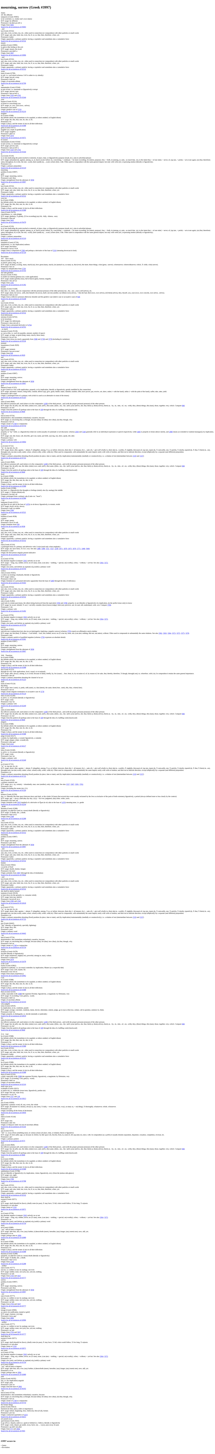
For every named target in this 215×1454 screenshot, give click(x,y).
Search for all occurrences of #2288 (13, 818)
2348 (12, 816)
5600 (88, 549)
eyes (2, 1157)
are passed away (6, 1419)
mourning (4, 170)
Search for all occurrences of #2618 (13, 903)
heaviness (4, 240)
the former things (7, 1405)
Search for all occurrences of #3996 (13, 55)
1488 (38, 549)
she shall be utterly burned (10, 891)
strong (3, 949)
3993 (20, 1387)
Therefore (8, 655)
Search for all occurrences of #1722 (13, 458)
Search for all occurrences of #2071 (13, 1209)
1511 (47, 549)
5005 (12, 25)
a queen (3, 514)
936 (18, 524)
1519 (134, 456)
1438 (45, 404)
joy (6, 198)
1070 (12, 136)
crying (3, 1308)
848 (183, 406)
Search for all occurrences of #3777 (13, 1278)
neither (4, 1266)
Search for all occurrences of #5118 (13, 341)
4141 (12, 744)
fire (2, 921)
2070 (65, 549)
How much (9, 259)
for (3, 414)
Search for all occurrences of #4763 (13, 327)
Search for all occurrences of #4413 (13, 1417)
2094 (19, 1235)
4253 (26, 1415)
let (2, 85)
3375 (183, 633)
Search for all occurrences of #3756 (13, 569)
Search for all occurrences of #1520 (13, 790)
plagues (3, 722)
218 (18, 1096)
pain (2, 1376)
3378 (187, 633)
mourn (3, 43)
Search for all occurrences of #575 (13, 1141)
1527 (52, 549)
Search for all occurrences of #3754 (13, 426)
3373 (178, 633)
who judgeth (5, 1004)
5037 (19, 1276)
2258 (56, 549)
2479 (12, 959)
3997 (12, 53)
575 (11, 1429)
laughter (4, 113)
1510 (14, 1207)
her (2, 400)
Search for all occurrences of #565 (13, 1431)
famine (3, 863)
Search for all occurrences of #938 (13, 526)
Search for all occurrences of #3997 (13, 182)
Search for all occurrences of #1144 (13, 1127)
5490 (52, 581)
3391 (77, 784)
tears (2, 1115)
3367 (72, 784)
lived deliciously (6, 315)
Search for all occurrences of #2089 (13, 1237)
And (6, 1034)
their (2, 1143)
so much (5, 329)
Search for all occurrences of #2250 (13, 804)
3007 (18, 873)
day (2, 792)
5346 (84, 432)
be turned (4, 140)
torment (3, 343)
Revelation (6, 1447)
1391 (12, 283)
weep (3, 71)
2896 (12, 1318)
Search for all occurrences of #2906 (13, 1320)
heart (2, 474)
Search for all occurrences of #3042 (13, 875)
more (2, 1225)
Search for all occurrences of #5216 (13, 111)
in (1, 444)
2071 (61, 549)
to (1, 154)
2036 (77, 432)
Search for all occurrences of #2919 (13, 1016)
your (2, 99)
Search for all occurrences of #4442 (13, 933)
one (2, 778)
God (2, 978)
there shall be (5, 1197)
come (3, 748)
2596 (23, 250)
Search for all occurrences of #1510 (13, 555)
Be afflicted (8, 15)
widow (3, 571)
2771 (79, 549)
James (4, 1445)
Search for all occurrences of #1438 (13, 299)
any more (4, 1350)
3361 (25, 561)
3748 (15, 424)
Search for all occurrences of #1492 (13, 611)
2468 (83, 549)
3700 (58, 603)
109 (41, 410)
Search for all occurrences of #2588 (13, 498)
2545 (19, 901)
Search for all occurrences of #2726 (13, 252)
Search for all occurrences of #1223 (13, 680)
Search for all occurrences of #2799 (13, 83)
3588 (35, 339)
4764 (30, 325)
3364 (101, 563)
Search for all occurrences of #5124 (13, 694)
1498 (43, 549)
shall (2, 682)
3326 (12, 95)
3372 (106, 563)
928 (11, 353)
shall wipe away (6, 1086)
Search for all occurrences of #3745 (13, 271)
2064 (18, 1429)
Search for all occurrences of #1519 (13, 168)
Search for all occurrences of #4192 (13, 1389)
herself (3, 287)
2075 (70, 549)
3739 (24, 269)
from (2, 1129)
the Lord (5, 964)
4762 (19, 95)
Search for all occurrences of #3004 (13, 442)
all (2, 1100)
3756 (69, 631)
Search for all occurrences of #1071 (13, 138)
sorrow (3, 371)
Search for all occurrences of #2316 (13, 1002)
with (2, 905)
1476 (27, 504)
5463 (12, 220)
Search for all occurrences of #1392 (13, 285)
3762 (81, 784)
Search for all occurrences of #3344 (13, 97)
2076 (74, 549)
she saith (4, 428)
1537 (141, 456)
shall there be (5, 1336)
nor (3, 1294)
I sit (3, 500)
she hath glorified (7, 273)
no (2, 557)
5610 (19, 802)
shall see (4, 599)
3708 (65, 603)
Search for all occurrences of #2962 (13, 976)
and (3, 29)
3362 (160, 633)
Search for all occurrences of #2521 (13, 512)
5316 (54, 250)
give (2, 385)
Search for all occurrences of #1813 (13, 1098)
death (4, 806)
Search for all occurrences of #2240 (13, 706)
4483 (139, 432)
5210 (19, 109)
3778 (50, 339)
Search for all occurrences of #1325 (13, 397)
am (2, 543)
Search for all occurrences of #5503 (13, 583)
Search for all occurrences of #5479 (13, 222)
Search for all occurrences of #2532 (13, 41)
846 (78, 297)
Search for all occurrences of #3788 (13, 1181)
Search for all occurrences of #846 (13, 412)
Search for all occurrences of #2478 (13, 962)
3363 (165, 633)
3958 (32, 180)
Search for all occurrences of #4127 (13, 746)
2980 (171, 432)
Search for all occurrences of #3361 (13, 639)
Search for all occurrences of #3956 (13, 1113)
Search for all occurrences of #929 (13, 355)
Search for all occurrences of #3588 (13, 126)
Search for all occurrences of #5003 (13, 27)
